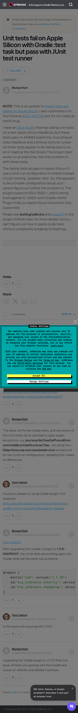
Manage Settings (39, 381)
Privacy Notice (23, 360)
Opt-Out (46, 368)
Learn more (56, 345)
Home (17, 4)
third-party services (30, 363)
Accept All (39, 375)
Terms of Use (51, 360)
